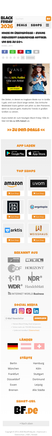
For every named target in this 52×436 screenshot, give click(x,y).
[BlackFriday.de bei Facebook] (15, 312)
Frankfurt (13, 374)
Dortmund (39, 379)
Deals (22, 25)
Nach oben (27, 423)
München (13, 368)
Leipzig (39, 384)
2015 (11, 46)
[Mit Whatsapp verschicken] (13, 52)
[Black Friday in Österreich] (26, 348)
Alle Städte (38, 390)
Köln (38, 368)
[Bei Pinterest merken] (20, 52)
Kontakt (34, 434)
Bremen (13, 390)
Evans (4, 46)
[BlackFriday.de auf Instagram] (22, 312)
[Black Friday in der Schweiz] (38, 348)
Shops (36, 25)
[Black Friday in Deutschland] (13, 348)
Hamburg (38, 363)
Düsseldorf (13, 379)
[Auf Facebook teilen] (5, 52)
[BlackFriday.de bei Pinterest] (29, 312)
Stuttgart (39, 374)
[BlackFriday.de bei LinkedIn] (36, 312)
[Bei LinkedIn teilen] (28, 52)
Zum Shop (15, 193)
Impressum (41, 432)
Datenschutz (34, 330)
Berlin (13, 363)
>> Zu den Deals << (26, 130)
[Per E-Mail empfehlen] (36, 52)
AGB (28, 434)
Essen (13, 384)
